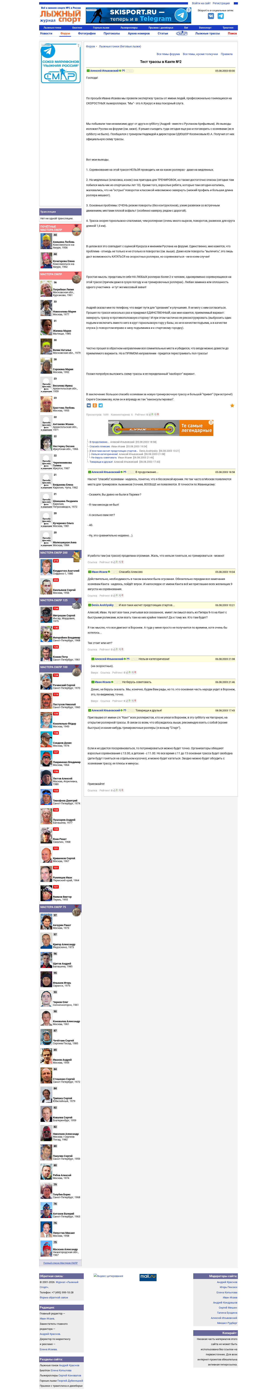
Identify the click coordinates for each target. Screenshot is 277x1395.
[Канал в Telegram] (221, 16)
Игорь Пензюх (228, 1287)
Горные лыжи (101, 27)
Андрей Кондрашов (225, 1302)
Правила (227, 54)
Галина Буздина (227, 1312)
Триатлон (228, 27)
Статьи (163, 33)
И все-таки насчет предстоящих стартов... (114, 451)
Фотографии (87, 33)
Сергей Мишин (228, 1307)
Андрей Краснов (50, 1333)
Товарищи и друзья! (101, 461)
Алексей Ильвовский (104, 70)
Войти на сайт (201, 3)
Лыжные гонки (52, 27)
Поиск (232, 33)
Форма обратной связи (54, 1297)
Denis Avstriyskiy (103, 605)
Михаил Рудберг (227, 1323)
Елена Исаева (48, 1349)
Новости (46, 33)
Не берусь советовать (104, 457)
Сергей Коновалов (70, 1375)
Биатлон (77, 27)
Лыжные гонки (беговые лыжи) (120, 46)
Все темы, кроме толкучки (200, 54)
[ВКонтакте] (211, 16)
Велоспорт (205, 27)
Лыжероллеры (129, 27)
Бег (186, 27)
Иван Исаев (99, 571)
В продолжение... (99, 442)
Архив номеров (139, 33)
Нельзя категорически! (104, 454)
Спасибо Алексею (100, 446)
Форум (65, 33)
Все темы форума (168, 54)
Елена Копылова (61, 1370)
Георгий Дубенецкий (70, 1380)
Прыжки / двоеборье (161, 27)
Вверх (94, 672)
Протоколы (112, 33)
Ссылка (92, 562)
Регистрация (221, 3)
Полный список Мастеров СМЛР (60, 1263)
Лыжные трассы (207, 33)
